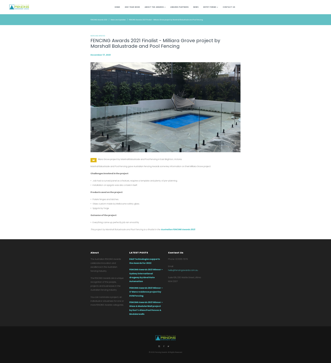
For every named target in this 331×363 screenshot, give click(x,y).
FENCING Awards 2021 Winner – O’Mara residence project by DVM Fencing (146, 291)
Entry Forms (209, 7)
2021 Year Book (132, 7)
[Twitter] (168, 346)
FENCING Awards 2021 (99, 20)
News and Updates (118, 20)
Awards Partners (179, 7)
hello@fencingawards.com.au (183, 270)
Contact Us (229, 7)
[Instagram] (159, 346)
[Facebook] (163, 346)
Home (117, 7)
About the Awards (154, 7)
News (196, 7)
